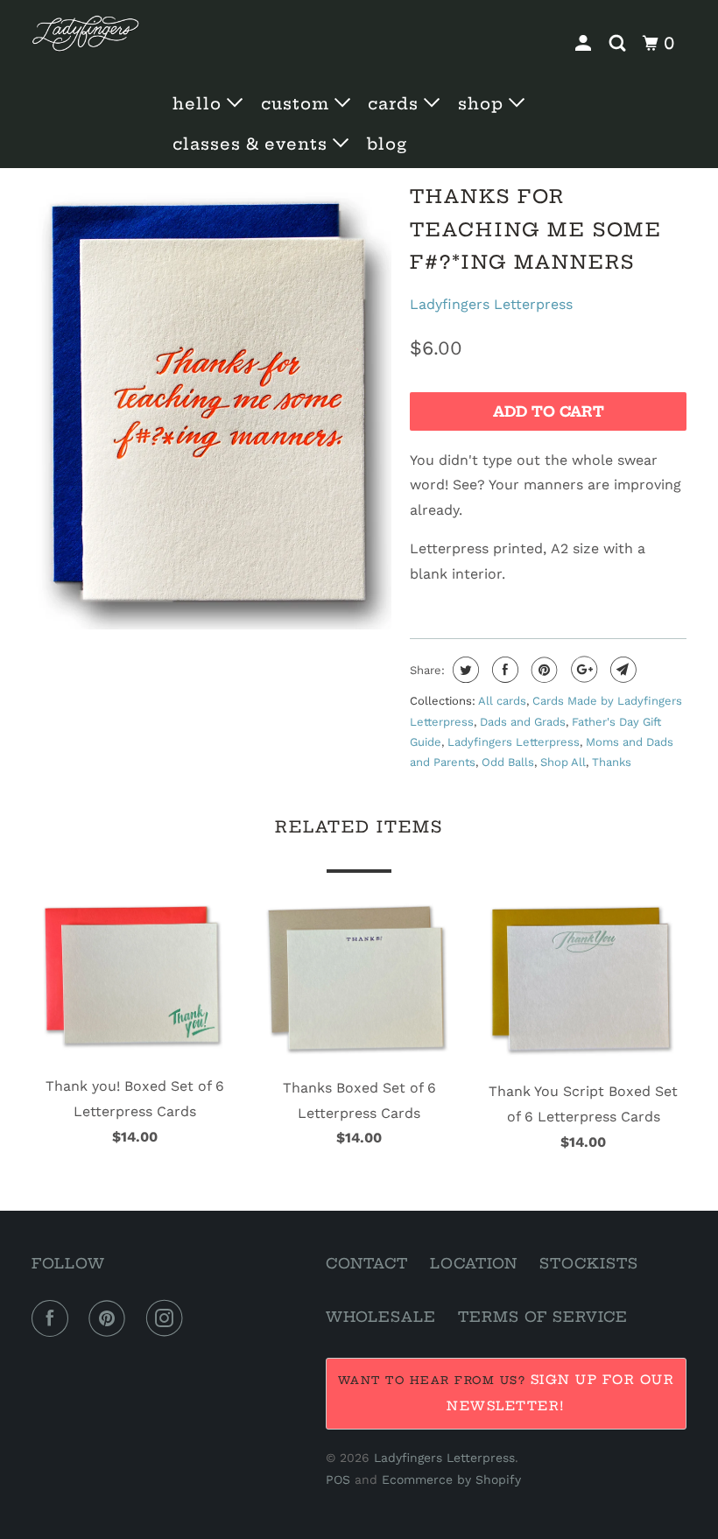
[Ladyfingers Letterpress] (86, 33)
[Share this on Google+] (582, 670)
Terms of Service (543, 1316)
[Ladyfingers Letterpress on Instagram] (168, 1318)
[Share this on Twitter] (463, 670)
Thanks (611, 762)
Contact (367, 1263)
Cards (396, 104)
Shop (483, 104)
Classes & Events (252, 144)
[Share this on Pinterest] (542, 670)
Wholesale (381, 1316)
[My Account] (585, 43)
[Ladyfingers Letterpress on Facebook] (53, 1318)
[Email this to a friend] (621, 670)
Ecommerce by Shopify (451, 1479)
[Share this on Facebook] (503, 670)
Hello (199, 104)
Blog (387, 144)
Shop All (563, 762)
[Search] (619, 43)
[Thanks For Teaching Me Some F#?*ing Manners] (212, 404)
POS (338, 1479)
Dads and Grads (523, 721)
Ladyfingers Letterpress (491, 304)
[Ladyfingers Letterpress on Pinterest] (110, 1318)
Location (473, 1263)
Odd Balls (508, 762)
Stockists (588, 1263)
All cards (502, 700)
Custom (297, 104)
